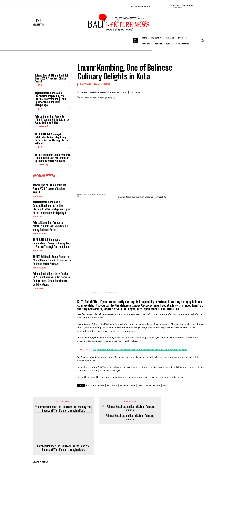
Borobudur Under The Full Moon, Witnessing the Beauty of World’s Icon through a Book (63, 448)
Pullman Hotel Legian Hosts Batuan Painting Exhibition (130, 417)
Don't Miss (40, 85)
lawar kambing (152, 385)
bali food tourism (95, 385)
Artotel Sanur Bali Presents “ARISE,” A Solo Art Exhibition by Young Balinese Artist (52, 119)
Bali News (112, 385)
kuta (139, 385)
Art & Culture (41, 126)
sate (165, 385)
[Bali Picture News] (119, 22)
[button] (202, 40)
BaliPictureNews (98, 92)
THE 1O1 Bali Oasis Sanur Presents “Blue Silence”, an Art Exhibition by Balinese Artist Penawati (52, 157)
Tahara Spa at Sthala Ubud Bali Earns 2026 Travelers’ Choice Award (52, 78)
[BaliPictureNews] (79, 92)
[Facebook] (179, 91)
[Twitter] (185, 91)
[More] (202, 91)
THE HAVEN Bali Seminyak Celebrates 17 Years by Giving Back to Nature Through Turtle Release (51, 139)
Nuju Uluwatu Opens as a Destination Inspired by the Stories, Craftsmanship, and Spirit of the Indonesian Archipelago (50, 99)
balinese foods (127, 385)
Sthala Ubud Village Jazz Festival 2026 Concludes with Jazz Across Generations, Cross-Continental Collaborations (51, 279)
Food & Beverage (102, 84)
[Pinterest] (191, 91)
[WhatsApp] (196, 91)
